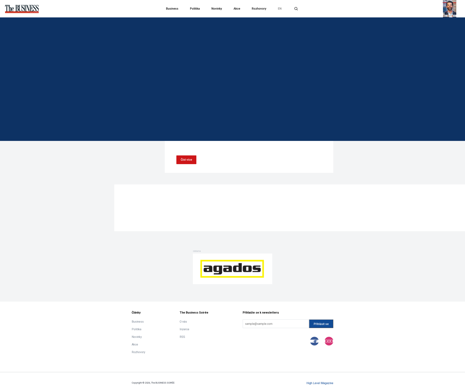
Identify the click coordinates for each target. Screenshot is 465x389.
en (280, 8)
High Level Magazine (319, 383)
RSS (182, 337)
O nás (183, 321)
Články (136, 312)
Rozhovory (259, 8)
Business (172, 8)
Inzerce (184, 329)
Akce (237, 8)
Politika (195, 8)
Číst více (186, 159)
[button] (296, 9)
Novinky (216, 8)
